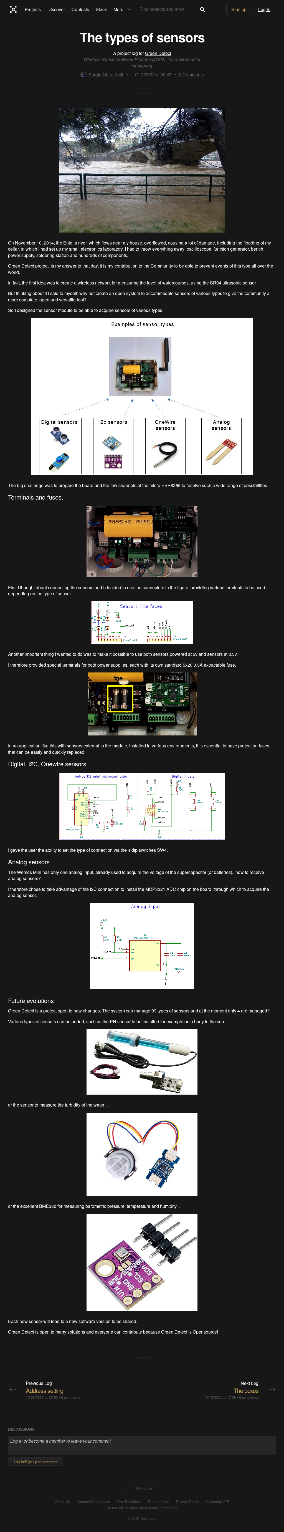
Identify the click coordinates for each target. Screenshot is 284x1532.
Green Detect (158, 53)
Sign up (239, 9)
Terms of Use (158, 1501)
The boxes (246, 1390)
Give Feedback (128, 1501)
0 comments (70, 1397)
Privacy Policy (187, 1501)
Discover (56, 9)
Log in (264, 9)
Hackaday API (217, 1501)
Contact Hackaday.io (93, 1501)
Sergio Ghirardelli (105, 74)
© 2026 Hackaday (142, 1518)
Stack (101, 9)
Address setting (44, 1390)
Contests (80, 9)
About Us (62, 1501)
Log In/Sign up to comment (35, 1461)
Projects (33, 9)
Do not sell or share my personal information (142, 1507)
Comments (191, 74)
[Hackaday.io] (13, 9)
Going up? (144, 1488)
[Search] (202, 9)
